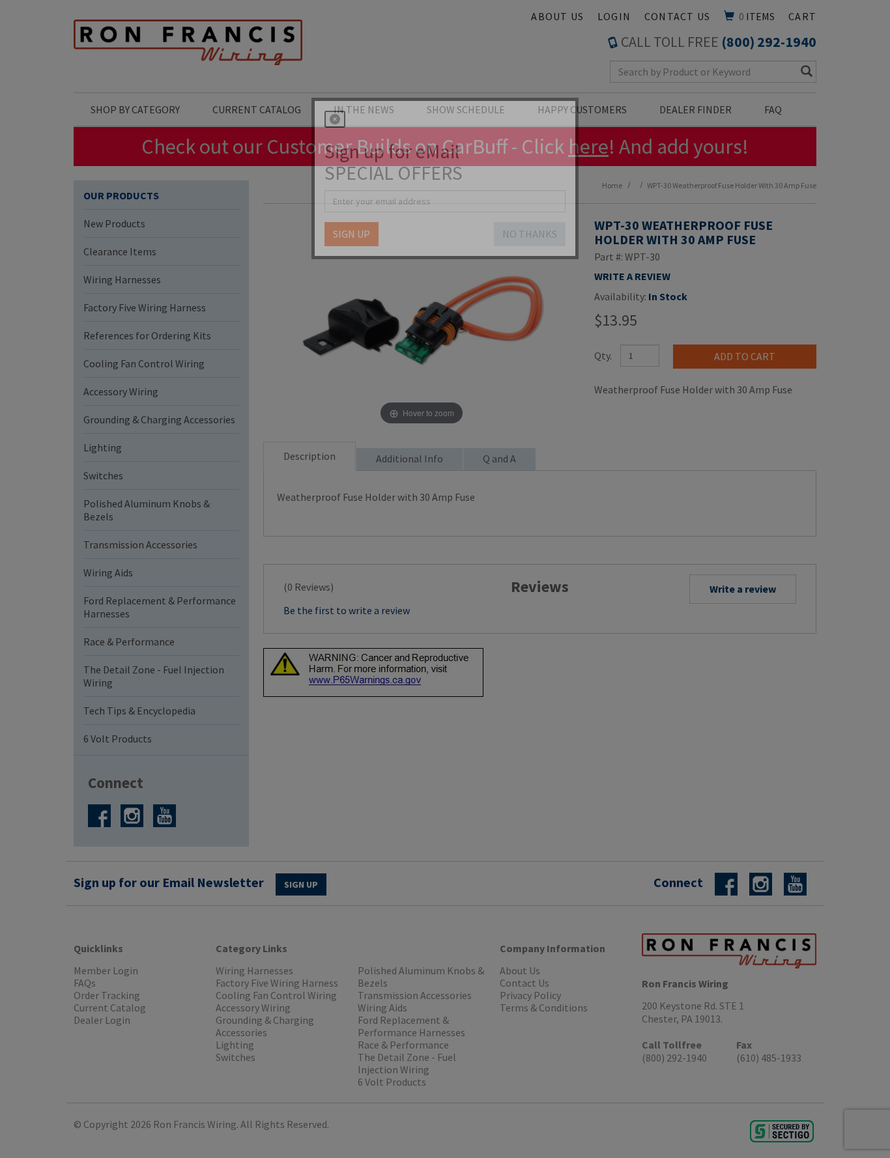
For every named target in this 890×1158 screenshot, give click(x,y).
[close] (334, 119)
